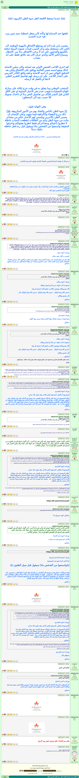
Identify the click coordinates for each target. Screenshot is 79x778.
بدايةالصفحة (5, 777)
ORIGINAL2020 (74, 9)
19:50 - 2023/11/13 (55, 381)
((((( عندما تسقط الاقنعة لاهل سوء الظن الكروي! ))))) (62, 7)
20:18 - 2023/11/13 (53, 455)
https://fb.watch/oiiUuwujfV (58, 501)
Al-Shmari (74, 367)
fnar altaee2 (75, 227)
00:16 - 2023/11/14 (54, 550)
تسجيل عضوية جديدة (47, 773)
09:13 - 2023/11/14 (54, 675)
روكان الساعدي (74, 663)
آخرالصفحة (5, 7)
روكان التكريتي (74, 206)
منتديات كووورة (68, 1)
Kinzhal (74, 167)
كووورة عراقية (70, 3)
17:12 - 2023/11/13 (53, 243)
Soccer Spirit (74, 737)
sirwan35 (74, 414)
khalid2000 (74, 746)
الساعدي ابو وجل (75, 497)
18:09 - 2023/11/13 (53, 329)
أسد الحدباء (74, 438)
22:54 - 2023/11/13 (55, 526)
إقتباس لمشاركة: (66, 243)
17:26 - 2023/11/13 (55, 306)
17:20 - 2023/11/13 (54, 273)
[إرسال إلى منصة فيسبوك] (66, 155)
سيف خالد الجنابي (74, 195)
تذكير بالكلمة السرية (32, 773)
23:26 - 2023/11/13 (55, 609)
